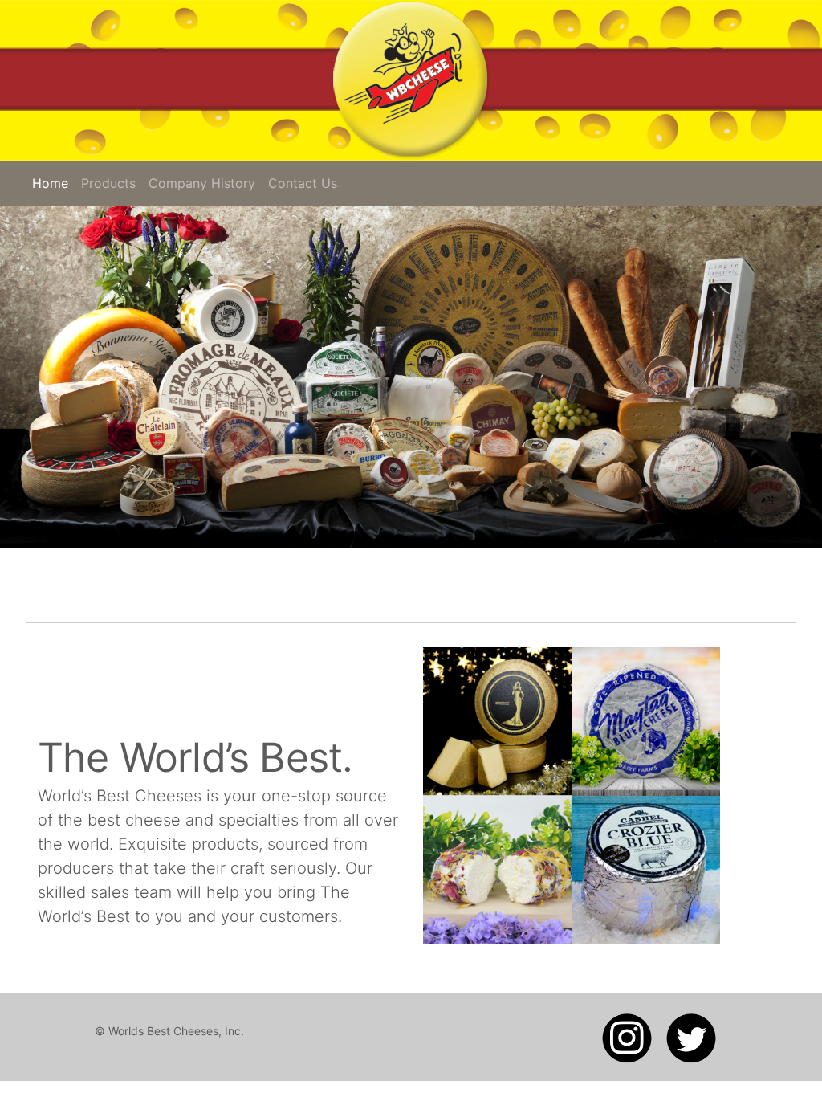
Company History (202, 183)
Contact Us (302, 183)
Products (108, 183)
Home (53, 183)
